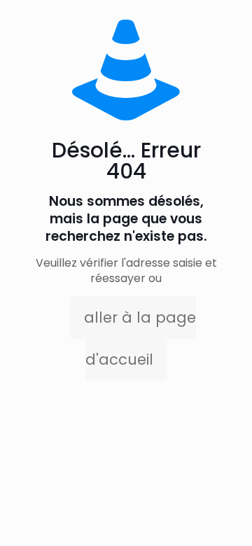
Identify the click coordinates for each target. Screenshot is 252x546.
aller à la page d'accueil (140, 338)
